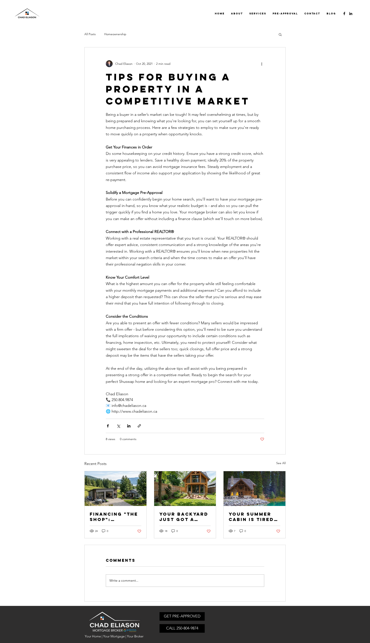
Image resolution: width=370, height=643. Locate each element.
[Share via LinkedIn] (129, 426)
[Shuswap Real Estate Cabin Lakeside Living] (254, 488)
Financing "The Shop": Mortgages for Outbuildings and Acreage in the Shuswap (115, 516)
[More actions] (261, 63)
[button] (280, 34)
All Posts (90, 34)
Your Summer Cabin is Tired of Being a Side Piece (253, 516)
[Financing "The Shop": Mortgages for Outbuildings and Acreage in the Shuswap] (115, 488)
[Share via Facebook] (108, 426)
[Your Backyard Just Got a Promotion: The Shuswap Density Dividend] (185, 488)
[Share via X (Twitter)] (118, 426)
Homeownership (115, 34)
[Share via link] (139, 426)
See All (281, 463)
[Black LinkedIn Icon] (351, 13)
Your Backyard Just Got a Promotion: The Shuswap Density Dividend (184, 516)
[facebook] (344, 13)
